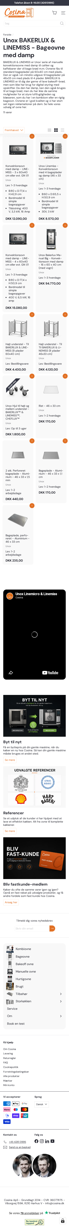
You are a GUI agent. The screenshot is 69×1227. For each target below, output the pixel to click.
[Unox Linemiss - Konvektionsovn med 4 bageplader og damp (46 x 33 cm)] (51, 179)
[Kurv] (54, 12)
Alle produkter (11, 1076)
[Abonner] (52, 928)
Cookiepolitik (10, 1067)
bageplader (54, 75)
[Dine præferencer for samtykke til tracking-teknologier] (62, 1220)
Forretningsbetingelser (16, 1071)
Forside (7, 34)
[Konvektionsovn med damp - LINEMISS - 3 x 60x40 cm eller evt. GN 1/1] (18, 179)
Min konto (9, 1085)
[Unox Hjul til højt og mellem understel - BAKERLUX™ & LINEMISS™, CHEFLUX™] (18, 407)
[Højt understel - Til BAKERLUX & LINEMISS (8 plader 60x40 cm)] (18, 344)
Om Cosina (9, 1049)
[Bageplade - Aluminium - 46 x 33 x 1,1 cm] (51, 468)
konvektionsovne (13, 65)
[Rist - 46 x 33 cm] (51, 401)
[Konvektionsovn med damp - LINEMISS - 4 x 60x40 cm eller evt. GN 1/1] (18, 268)
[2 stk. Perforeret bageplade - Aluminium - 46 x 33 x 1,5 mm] (18, 471)
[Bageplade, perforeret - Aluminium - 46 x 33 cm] (18, 535)
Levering (8, 1053)
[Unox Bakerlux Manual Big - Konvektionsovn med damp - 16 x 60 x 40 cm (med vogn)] (51, 256)
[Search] (62, 23)
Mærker (7, 1080)
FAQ (5, 1062)
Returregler (9, 1058)
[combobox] (34, 23)
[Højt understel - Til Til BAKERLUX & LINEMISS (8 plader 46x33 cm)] (51, 344)
